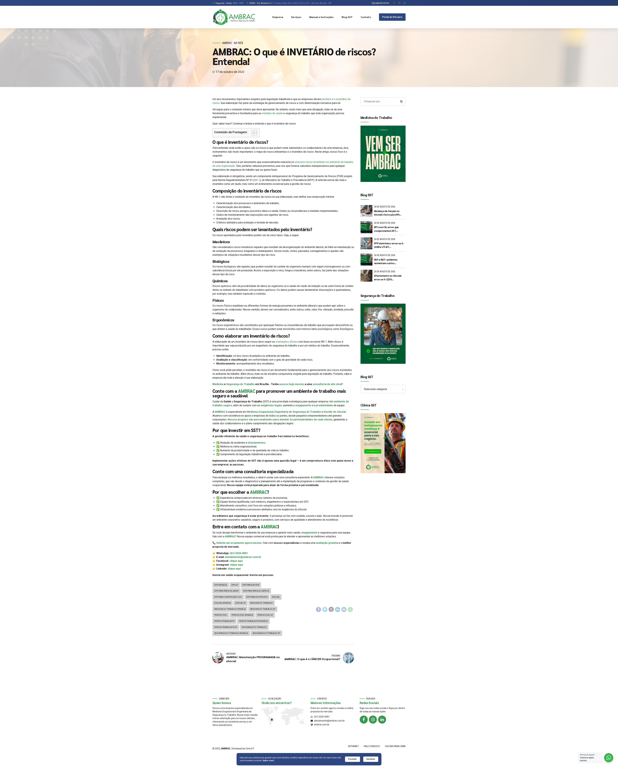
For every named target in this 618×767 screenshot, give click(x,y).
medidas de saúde (272, 113)
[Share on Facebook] (318, 609)
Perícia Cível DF (265, 615)
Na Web (238, 43)
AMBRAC (227, 43)
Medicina (217, 384)
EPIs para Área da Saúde (226, 591)
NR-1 (257, 180)
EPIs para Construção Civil (228, 597)
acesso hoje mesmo (291, 384)
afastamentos (256, 442)
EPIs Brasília (220, 585)
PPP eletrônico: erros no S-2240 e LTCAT (389, 245)
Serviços (296, 17)
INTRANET (353, 746)
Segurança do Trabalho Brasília (231, 633)
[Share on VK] (343, 609)
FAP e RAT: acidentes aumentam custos (385, 261)
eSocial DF (240, 603)
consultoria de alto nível (327, 384)
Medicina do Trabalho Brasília (230, 609)
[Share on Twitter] (325, 609)
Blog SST (347, 17)
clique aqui (236, 560)
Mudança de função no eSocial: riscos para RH (386, 212)
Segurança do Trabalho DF (266, 633)
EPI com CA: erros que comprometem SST (386, 228)
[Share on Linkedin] (337, 609)
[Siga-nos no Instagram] (373, 720)
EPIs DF (234, 585)
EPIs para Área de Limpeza (256, 591)
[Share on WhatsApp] (350, 609)
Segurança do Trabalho (240, 384)
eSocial (276, 597)
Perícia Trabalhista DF (225, 627)
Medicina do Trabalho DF (262, 609)
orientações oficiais (287, 341)
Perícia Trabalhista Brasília (253, 621)
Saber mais (268, 760)
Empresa (277, 17)
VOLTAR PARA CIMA (395, 746)
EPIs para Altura (251, 585)
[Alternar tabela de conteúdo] (252, 132)
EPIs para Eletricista (256, 597)
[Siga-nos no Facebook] (364, 720)
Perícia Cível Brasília (242, 615)
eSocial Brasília (222, 603)
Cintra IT (250, 748)
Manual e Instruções (321, 17)
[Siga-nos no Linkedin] (382, 720)
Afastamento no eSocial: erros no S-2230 (388, 277)
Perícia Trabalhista (224, 621)
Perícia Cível (220, 615)
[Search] (401, 101)
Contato (366, 17)
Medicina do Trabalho (261, 603)
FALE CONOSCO (372, 746)
